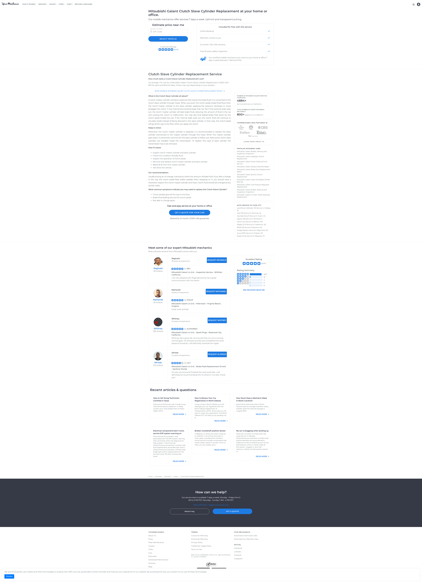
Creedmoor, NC (260, 225)
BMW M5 (240, 227)
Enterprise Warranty (199, 539)
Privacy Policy (196, 542)
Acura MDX (241, 233)
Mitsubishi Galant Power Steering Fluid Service (252, 163)
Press (150, 539)
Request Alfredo (217, 354)
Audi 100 (240, 213)
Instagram (238, 559)
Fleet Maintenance (156, 542)
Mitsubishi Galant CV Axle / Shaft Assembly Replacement (253, 196)
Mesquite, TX (260, 236)
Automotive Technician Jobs (245, 536)
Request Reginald (216, 260)
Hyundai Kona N (243, 216)
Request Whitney (217, 320)
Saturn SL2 (241, 222)
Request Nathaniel (216, 291)
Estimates (152, 556)
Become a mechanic (83, 4)
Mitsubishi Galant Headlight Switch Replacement (250, 158)
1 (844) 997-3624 (200, 505)
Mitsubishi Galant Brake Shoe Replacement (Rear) (253, 171)
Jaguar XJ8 (241, 219)
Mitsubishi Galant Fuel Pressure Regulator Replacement (253, 186)
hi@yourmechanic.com (218, 505)
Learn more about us (254, 141)
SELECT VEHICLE (168, 39)
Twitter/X (237, 555)
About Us (152, 536)
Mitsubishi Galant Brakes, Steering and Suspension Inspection (252, 152)
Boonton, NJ (257, 227)
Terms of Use (196, 549)
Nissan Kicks (241, 236)
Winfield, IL (258, 219)
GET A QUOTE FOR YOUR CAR (189, 213)
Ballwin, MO (258, 222)
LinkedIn (237, 552)
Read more (179, 414)
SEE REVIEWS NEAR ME (254, 290)
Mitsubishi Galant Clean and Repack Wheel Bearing (253, 181)
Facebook (238, 548)
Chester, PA (258, 233)
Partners (151, 563)
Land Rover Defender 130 (246, 208)
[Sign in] (418, 4)
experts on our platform (254, 115)
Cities (150, 549)
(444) (176, 49)
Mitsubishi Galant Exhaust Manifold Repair (253, 167)
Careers (151, 546)
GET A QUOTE (232, 511)
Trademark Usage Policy (201, 546)
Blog (150, 567)
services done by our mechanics (249, 104)
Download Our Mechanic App (246, 539)
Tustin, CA (261, 216)
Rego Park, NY (262, 230)
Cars (150, 553)
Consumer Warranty (199, 536)
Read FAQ (190, 511)
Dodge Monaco (243, 230)
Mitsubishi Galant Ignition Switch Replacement (250, 176)
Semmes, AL (256, 213)
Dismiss (9, 576)
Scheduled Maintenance (158, 560)
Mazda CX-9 (241, 225)
